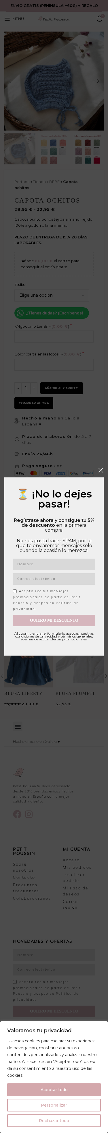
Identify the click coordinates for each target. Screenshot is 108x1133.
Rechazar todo (54, 1120)
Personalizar (54, 1105)
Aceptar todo (54, 1089)
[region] (54, 1077)
